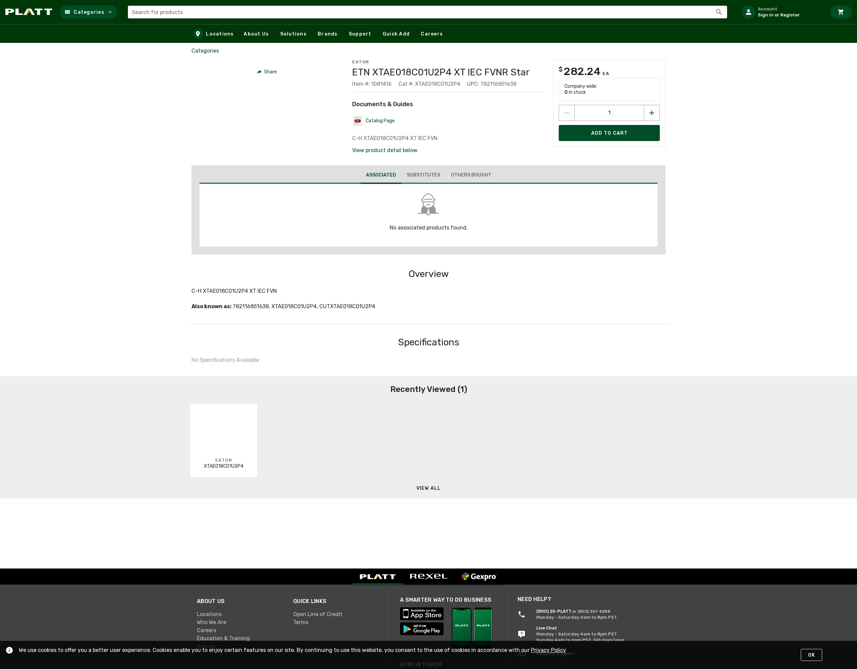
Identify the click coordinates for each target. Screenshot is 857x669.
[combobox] (427, 12)
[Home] (30, 12)
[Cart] (841, 12)
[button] (88, 12)
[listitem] (781, 12)
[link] (239, 614)
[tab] (381, 176)
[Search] (719, 12)
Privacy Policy (548, 650)
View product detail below (384, 150)
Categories (205, 51)
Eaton (360, 61)
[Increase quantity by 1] (651, 113)
